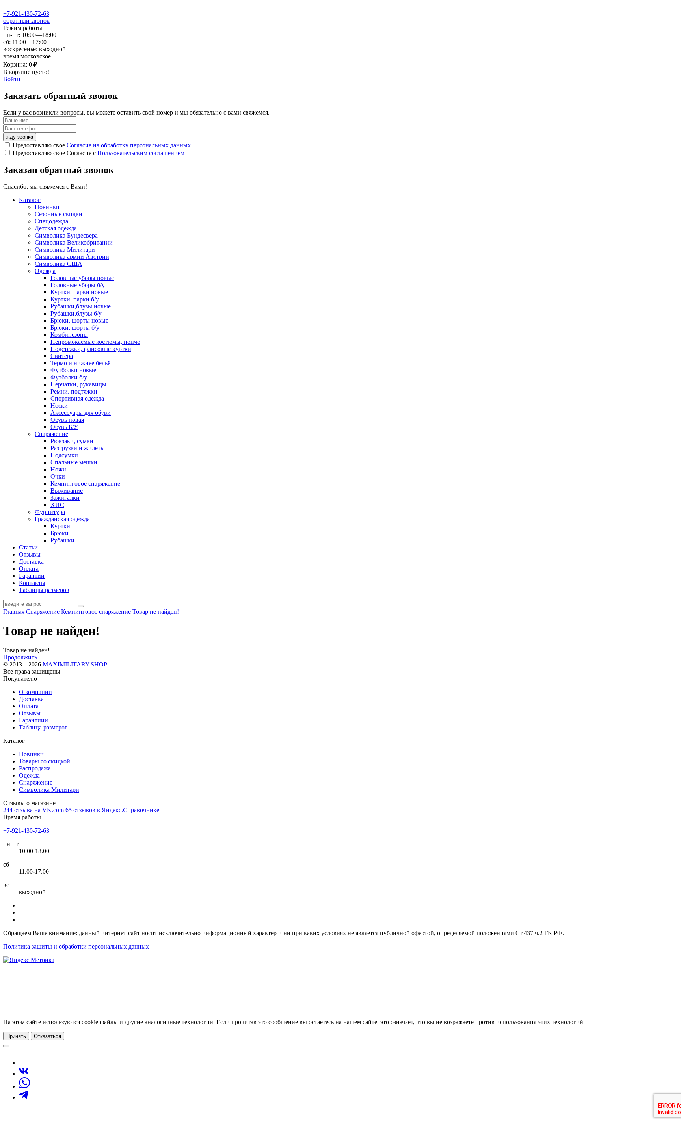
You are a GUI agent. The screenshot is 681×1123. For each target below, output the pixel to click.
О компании (35, 692)
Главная (13, 611)
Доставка (31, 561)
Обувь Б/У (64, 426)
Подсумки (64, 455)
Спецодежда (51, 221)
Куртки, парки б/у (74, 299)
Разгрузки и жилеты (77, 448)
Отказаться (47, 1036)
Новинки (47, 207)
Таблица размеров (43, 727)
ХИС (57, 504)
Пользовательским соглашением (140, 153)
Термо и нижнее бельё (80, 363)
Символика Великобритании (74, 242)
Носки (59, 405)
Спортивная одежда (77, 398)
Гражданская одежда (62, 519)
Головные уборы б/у (77, 285)
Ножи (58, 469)
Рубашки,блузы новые (80, 306)
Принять (16, 1036)
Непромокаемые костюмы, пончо (95, 341)
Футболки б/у (68, 377)
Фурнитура (50, 512)
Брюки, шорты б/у (74, 327)
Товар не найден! (155, 611)
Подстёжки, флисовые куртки (90, 348)
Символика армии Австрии (72, 256)
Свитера (61, 356)
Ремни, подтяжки (73, 391)
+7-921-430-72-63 (26, 13)
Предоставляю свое (102, 145)
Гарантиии (33, 720)
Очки (57, 476)
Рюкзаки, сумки (71, 441)
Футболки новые (73, 370)
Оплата (29, 568)
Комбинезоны (69, 334)
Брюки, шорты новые (79, 320)
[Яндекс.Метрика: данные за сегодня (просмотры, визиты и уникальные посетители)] (28, 959)
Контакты (32, 582)
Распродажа (35, 768)
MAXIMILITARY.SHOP (74, 664)
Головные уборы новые (82, 278)
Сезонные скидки (58, 214)
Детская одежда (56, 228)
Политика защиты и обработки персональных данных (76, 946)
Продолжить (20, 657)
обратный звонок (26, 20)
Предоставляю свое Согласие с (98, 153)
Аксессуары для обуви (80, 412)
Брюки (59, 533)
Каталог (30, 200)
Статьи (28, 547)
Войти (11, 79)
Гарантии (32, 575)
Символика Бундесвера (66, 235)
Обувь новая (67, 419)
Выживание (66, 490)
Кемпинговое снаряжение (85, 483)
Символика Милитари (65, 249)
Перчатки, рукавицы (78, 384)
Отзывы (30, 554)
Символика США (58, 263)
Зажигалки (65, 497)
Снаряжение (51, 434)
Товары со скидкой (44, 761)
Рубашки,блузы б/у (76, 313)
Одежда (45, 270)
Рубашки (62, 540)
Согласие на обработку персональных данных (129, 145)
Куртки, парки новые (79, 292)
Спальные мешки (73, 462)
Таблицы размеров (44, 590)
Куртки (60, 526)
